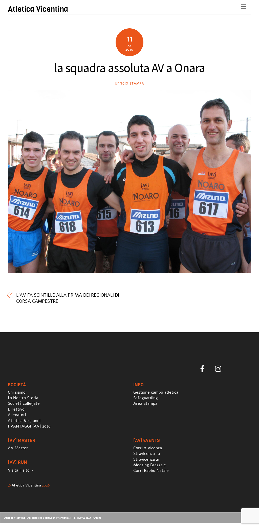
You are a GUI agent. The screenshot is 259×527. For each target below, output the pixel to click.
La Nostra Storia (23, 398)
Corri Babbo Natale (151, 470)
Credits (97, 518)
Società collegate (24, 403)
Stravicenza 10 (146, 453)
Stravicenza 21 (146, 459)
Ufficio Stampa (129, 83)
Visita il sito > (20, 470)
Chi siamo (17, 392)
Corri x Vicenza (147, 448)
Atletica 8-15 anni (24, 420)
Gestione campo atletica (155, 392)
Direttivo (16, 409)
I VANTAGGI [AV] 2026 (29, 426)
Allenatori (17, 415)
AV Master (18, 448)
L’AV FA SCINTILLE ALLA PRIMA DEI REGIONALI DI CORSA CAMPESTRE (67, 298)
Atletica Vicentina (26, 485)
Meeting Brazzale (149, 465)
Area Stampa (145, 403)
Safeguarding (145, 398)
